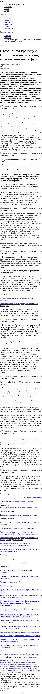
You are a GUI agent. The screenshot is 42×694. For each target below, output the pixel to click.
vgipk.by (3, 14)
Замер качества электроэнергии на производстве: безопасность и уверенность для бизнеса (19, 616)
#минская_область (17, 666)
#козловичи (21, 501)
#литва (35, 664)
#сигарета (2, 673)
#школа (23, 673)
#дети (18, 662)
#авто (7, 654)
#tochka (2, 654)
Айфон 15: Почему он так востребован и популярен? (20, 636)
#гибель (10, 660)
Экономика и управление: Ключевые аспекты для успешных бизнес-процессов (19, 646)
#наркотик (2, 668)
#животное (25, 662)
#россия (36, 670)
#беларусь (33, 654)
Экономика (8, 28)
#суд (7, 673)
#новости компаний (22, 668)
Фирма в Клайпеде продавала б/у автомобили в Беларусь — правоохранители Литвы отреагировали (19, 603)
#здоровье (2, 664)
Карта (6, 11)
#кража (22, 664)
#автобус (13, 654)
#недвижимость (11, 668)
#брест (2, 501)
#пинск (30, 668)
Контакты (8, 7)
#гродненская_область (20, 660)
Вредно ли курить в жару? (10, 582)
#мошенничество (28, 666)
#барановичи (21, 654)
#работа (29, 670)
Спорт (6, 26)
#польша (4, 670)
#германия (3, 660)
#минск (9, 666)
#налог (36, 666)
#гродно (29, 660)
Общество (8, 24)
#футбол (18, 673)
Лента (6, 9)
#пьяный (24, 670)
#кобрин (8, 664)
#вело (38, 658)
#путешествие (18, 670)
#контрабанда (15, 664)
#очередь (29, 501)
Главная (7, 18)
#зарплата (32, 662)
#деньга (13, 662)
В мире (7, 20)
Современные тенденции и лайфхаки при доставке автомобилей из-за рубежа (19, 610)
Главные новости (6, 32)
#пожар (35, 668)
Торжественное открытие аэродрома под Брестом (19, 515)
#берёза (2, 658)
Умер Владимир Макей (9, 586)
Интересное (9, 22)
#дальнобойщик (11, 501)
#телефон (11, 672)
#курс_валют (28, 664)
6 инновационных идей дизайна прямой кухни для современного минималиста (19, 640)
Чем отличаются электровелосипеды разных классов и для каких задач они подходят (21, 596)
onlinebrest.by (37, 498)
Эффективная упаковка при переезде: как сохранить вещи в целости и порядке (20, 627)
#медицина (3, 666)
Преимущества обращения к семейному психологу (19, 632)
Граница (3, 45)
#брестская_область (25, 657)
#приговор (11, 670)
